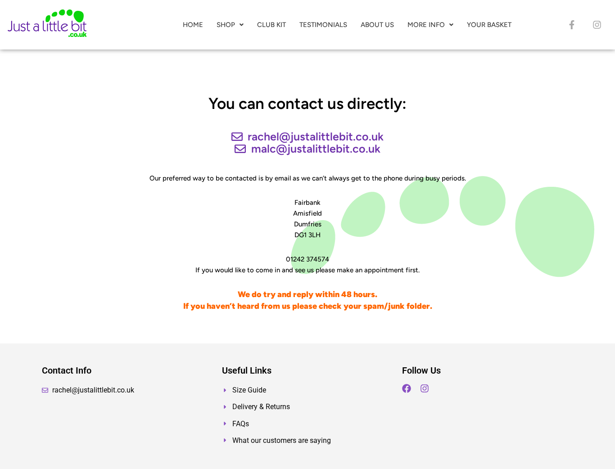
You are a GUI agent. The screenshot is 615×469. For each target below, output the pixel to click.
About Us (377, 25)
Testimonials (323, 25)
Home (193, 25)
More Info (426, 25)
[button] (230, 25)
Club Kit (271, 25)
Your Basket (489, 25)
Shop (226, 25)
